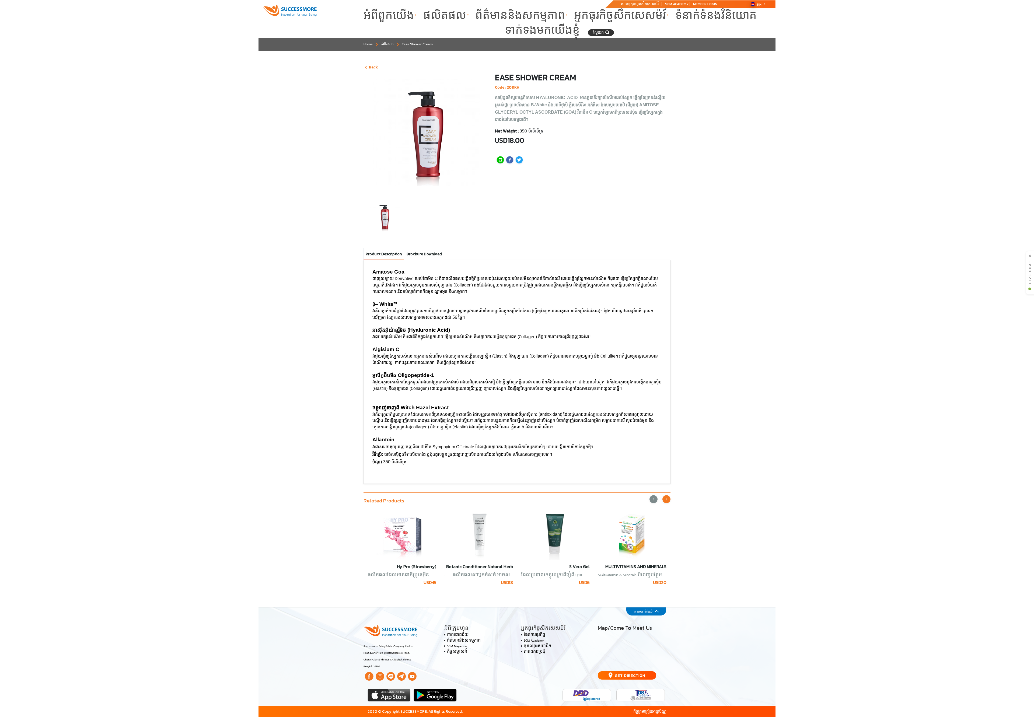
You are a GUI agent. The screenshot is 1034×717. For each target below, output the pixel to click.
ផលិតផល (444, 15)
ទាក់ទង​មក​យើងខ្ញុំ (542, 30)
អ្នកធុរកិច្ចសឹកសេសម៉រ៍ (620, 15)
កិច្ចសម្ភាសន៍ (457, 652)
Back (373, 67)
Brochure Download (424, 254)
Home (368, 44)
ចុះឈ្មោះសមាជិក (537, 646)
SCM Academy (534, 641)
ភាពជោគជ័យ (458, 635)
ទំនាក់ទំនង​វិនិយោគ (716, 15)
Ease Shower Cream (417, 44)
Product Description (384, 254)
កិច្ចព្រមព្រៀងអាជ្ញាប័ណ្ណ (649, 711)
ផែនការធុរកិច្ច (534, 635)
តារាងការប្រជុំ (534, 652)
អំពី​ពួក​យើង (389, 15)
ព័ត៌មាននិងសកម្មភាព (520, 15)
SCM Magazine (457, 646)
